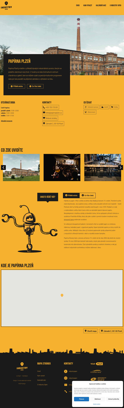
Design (15, 380)
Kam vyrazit (41, 376)
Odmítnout (98, 399)
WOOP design (22, 383)
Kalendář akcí (41, 380)
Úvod (38, 371)
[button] (120, 167)
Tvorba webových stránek (24, 380)
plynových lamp (69, 220)
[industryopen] (65, 371)
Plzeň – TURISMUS (23, 376)
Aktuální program (6, 121)
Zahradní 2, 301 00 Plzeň (54, 124)
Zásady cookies (96, 404)
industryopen (73, 371)
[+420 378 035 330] (65, 391)
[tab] (71, 195)
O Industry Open (42, 385)
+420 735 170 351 (51, 107)
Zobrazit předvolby (113, 399)
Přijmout (81, 399)
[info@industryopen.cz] (65, 384)
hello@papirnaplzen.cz (54, 113)
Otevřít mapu (92, 331)
